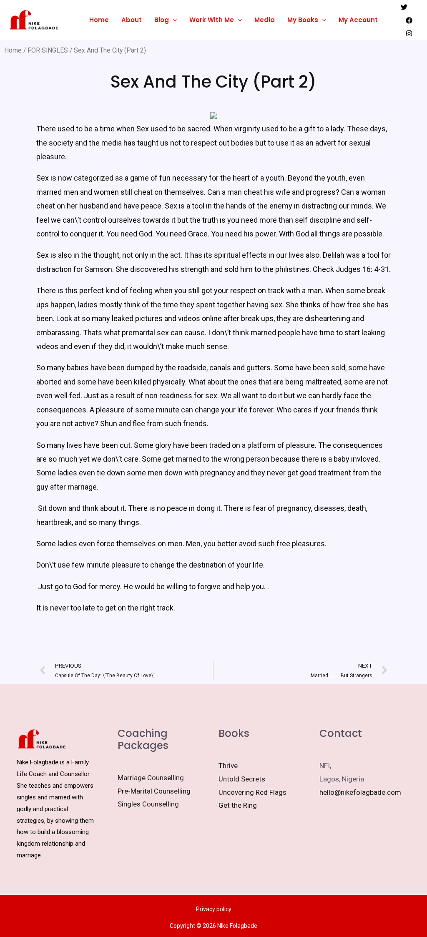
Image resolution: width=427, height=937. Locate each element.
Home (99, 19)
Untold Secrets (242, 779)
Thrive (228, 765)
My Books (302, 19)
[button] (173, 20)
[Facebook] (409, 20)
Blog (161, 19)
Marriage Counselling (151, 778)
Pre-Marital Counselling (154, 791)
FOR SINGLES (48, 50)
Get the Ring (238, 805)
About (131, 19)
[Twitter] (404, 7)
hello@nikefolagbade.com (360, 792)
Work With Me (211, 19)
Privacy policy (213, 909)
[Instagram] (409, 33)
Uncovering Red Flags (252, 792)
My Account (358, 19)
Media (264, 19)
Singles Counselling (148, 804)
